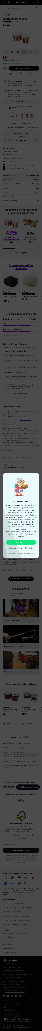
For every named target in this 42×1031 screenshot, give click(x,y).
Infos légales (12, 553)
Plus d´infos (29, 548)
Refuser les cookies (15, 548)
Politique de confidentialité (25, 553)
